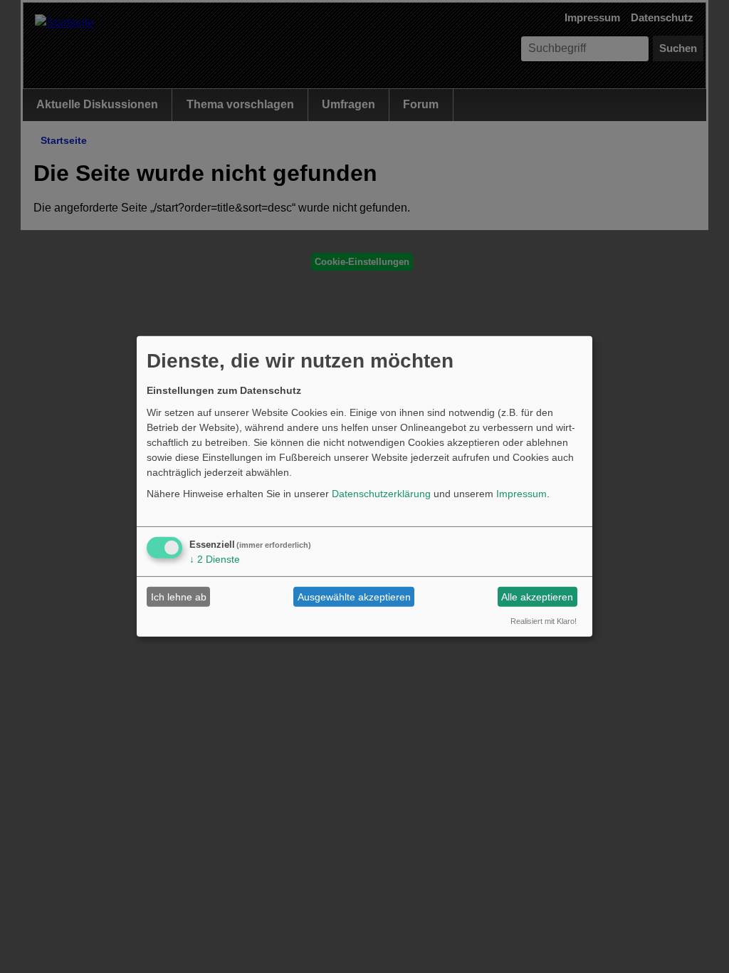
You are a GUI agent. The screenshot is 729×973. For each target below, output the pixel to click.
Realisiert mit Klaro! (543, 620)
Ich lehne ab (178, 597)
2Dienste (214, 559)
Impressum (521, 493)
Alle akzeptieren (537, 597)
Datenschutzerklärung (381, 493)
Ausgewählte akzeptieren (354, 597)
